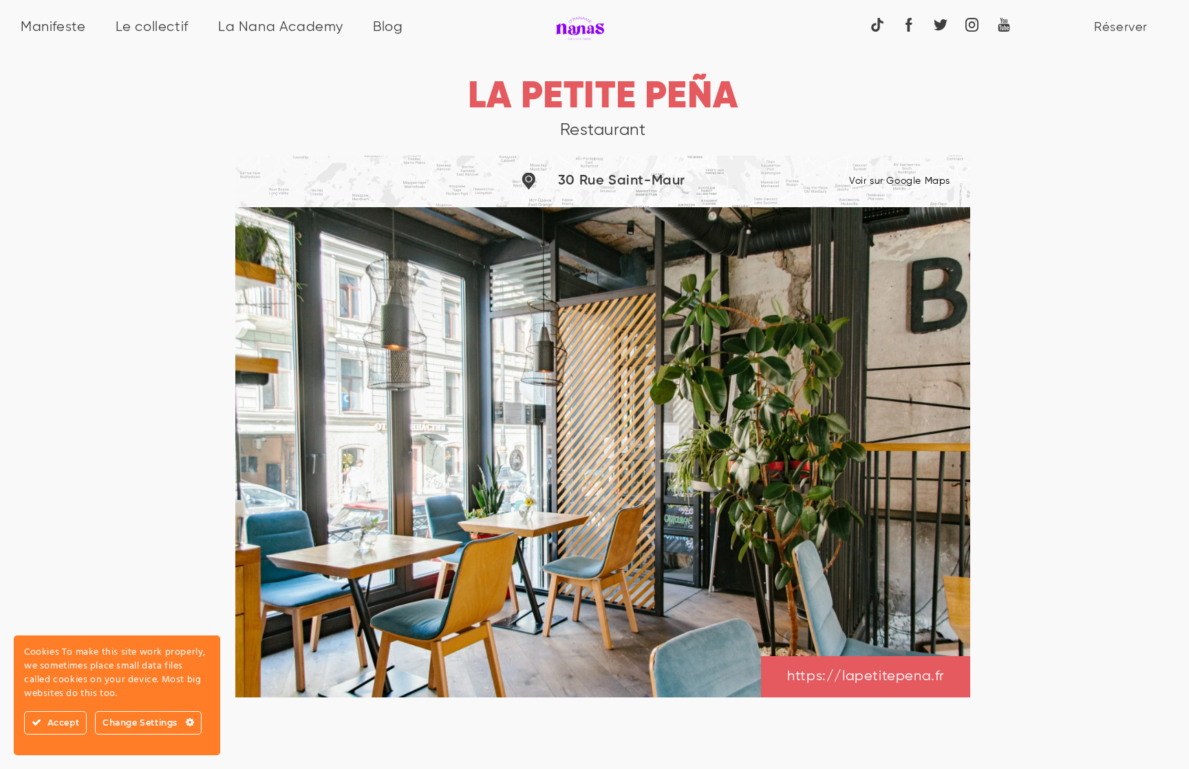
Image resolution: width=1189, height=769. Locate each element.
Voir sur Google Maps (899, 181)
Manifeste (53, 27)
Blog (388, 27)
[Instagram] (972, 24)
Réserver (1121, 27)
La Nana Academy (280, 27)
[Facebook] (909, 24)
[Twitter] (940, 24)
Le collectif (152, 27)
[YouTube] (1004, 24)
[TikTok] (877, 24)
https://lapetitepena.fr (865, 676)
